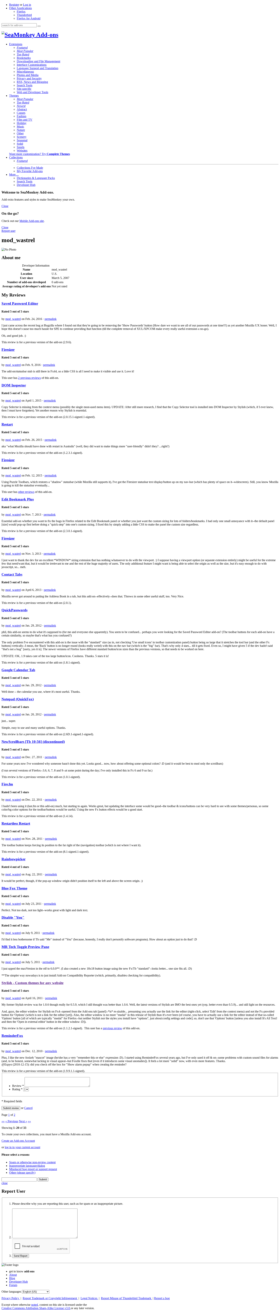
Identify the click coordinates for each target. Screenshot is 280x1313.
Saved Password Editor (20, 303)
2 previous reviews (29, 377)
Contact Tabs (12, 574)
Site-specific (24, 88)
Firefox (21, 11)
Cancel (28, 1108)
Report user (8, 230)
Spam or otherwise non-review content (32, 1162)
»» (29, 1121)
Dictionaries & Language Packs (36, 178)
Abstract (22, 109)
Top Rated (23, 54)
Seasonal (22, 140)
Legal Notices (89, 1298)
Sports (20, 147)
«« (3, 1121)
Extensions (15, 44)
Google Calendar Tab (18, 670)
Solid (20, 143)
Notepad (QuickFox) (18, 699)
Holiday (21, 123)
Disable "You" (13, 917)
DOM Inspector (14, 385)
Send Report (20, 1255)
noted (34, 1304)
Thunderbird (24, 15)
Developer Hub (26, 184)
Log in (27, 4)
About (13, 1274)
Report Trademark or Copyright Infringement (50, 1298)
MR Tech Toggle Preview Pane (25, 947)
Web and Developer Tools (32, 92)
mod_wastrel (13, 319)
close (5, 1183)
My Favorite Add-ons (30, 171)
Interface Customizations (31, 64)
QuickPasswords (14, 610)
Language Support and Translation (37, 68)
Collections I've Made (30, 167)
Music (20, 126)
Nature (21, 130)
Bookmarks (24, 57)
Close (5, 206)
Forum (13, 1285)
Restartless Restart (16, 823)
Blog (12, 1278)
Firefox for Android (28, 18)
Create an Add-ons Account (18, 1140)
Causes (21, 112)
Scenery (21, 136)
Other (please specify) (22, 1172)
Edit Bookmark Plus (18, 499)
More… (14, 174)
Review (18, 1085)
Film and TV (24, 119)
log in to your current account (22, 1147)
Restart (7, 424)
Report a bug (162, 1298)
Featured (22, 47)
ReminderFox (12, 1036)
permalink (51, 319)
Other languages (11, 1291)
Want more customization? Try (39, 154)
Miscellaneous (25, 71)
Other (20, 133)
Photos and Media (27, 75)
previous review (112, 1028)
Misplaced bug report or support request (33, 1169)
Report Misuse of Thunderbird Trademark (126, 1298)
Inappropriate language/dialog (27, 1165)
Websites (22, 150)
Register (14, 4)
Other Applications (20, 8)
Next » (23, 1121)
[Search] (39, 26)
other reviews (26, 491)
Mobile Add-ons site (31, 221)
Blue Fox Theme (14, 888)
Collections (16, 157)
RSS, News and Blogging (32, 82)
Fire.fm (7, 784)
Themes (14, 95)
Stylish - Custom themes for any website (32, 983)
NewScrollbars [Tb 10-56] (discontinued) (33, 742)
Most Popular (25, 51)
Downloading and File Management (38, 61)
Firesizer (8, 350)
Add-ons (46, 34)
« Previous (11, 1121)
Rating (17, 1089)
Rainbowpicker (14, 859)
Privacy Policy (11, 1298)
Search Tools (24, 85)
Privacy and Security (29, 78)
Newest (21, 106)
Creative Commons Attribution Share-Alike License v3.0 (36, 1308)
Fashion (21, 116)
